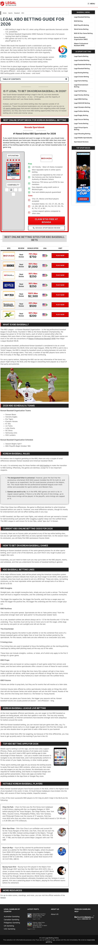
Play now (60, 256)
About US (54, 914)
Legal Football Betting (81, 60)
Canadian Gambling (11, 920)
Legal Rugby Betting (81, 115)
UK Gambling (9, 926)
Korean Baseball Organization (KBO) (81, 38)
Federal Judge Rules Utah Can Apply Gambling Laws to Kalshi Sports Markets (40, 925)
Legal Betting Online (52, 938)
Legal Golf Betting (80, 91)
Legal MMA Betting (80, 99)
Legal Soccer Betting (81, 119)
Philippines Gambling (12, 923)
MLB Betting (78, 21)
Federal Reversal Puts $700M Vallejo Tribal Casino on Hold (39, 915)
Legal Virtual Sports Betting (81, 128)
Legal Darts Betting (80, 81)
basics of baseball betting (20, 69)
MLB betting (44, 466)
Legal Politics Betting (81, 111)
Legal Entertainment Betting (81, 86)
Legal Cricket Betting (81, 77)
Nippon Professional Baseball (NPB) (42, 339)
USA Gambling (9, 929)
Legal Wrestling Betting (82, 134)
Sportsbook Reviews (81, 142)
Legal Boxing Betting (81, 73)
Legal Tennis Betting (81, 123)
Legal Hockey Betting (81, 95)
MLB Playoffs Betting (81, 25)
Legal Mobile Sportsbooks (83, 138)
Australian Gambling (11, 917)
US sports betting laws (11, 109)
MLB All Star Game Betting (83, 33)
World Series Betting (81, 29)
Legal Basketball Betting (82, 64)
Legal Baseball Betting (82, 17)
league (3, 898)
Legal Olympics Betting (82, 107)
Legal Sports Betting (81, 56)
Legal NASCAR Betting (82, 103)
